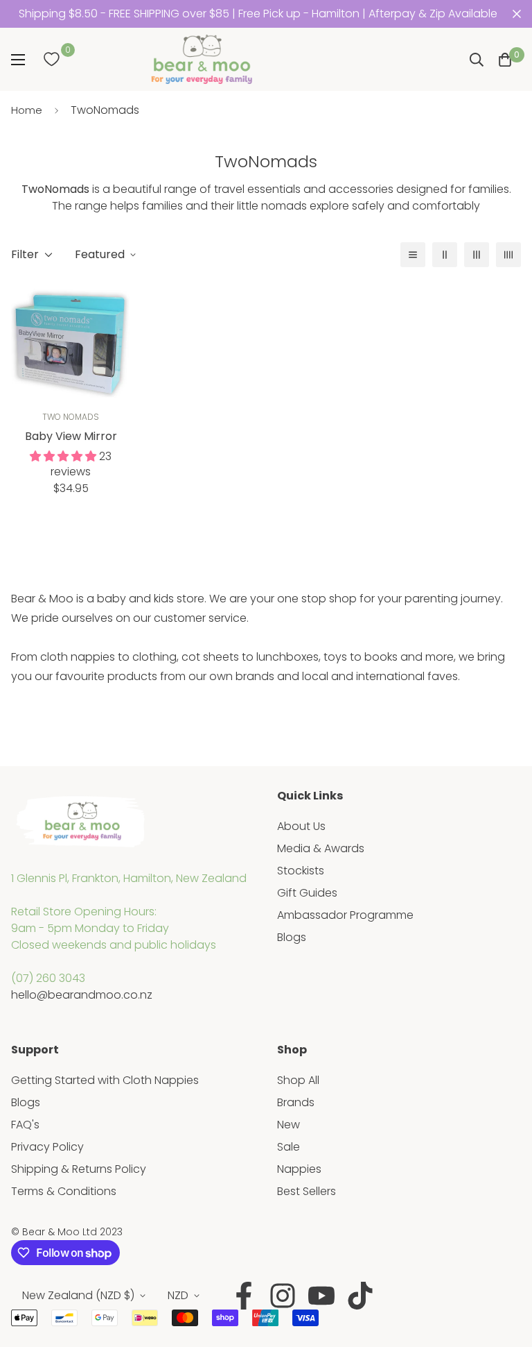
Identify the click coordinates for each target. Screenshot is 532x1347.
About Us (301, 826)
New (288, 1125)
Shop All (298, 1080)
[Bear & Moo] (201, 59)
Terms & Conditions (63, 1191)
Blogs (291, 937)
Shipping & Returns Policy (78, 1169)
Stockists (300, 871)
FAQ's (25, 1125)
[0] (51, 59)
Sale (288, 1147)
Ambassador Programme (345, 915)
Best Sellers (306, 1191)
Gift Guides (307, 893)
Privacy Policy (47, 1147)
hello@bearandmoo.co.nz (81, 995)
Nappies (299, 1169)
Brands (295, 1102)
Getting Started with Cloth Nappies (105, 1080)
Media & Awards (320, 848)
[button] (505, 60)
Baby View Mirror (71, 436)
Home (26, 110)
